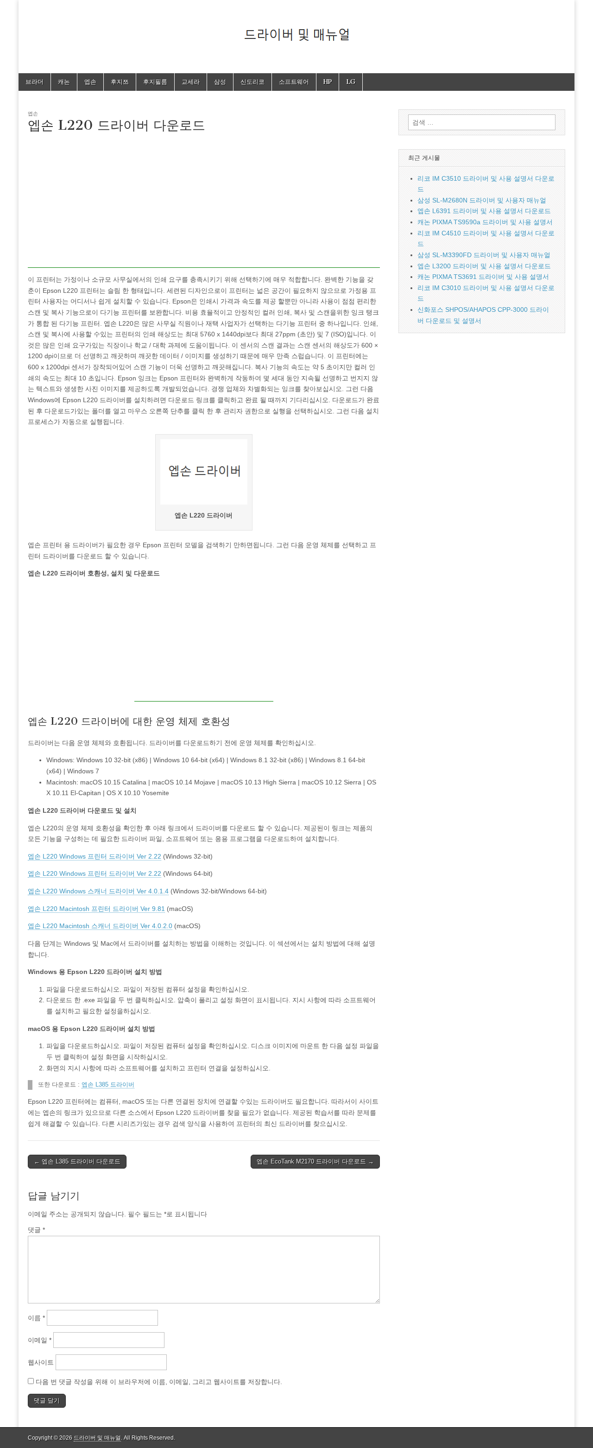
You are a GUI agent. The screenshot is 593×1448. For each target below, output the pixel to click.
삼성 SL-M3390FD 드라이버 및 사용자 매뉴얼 (483, 255)
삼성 (220, 82)
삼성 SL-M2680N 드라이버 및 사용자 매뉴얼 (481, 200)
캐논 (64, 82)
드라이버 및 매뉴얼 (97, 1438)
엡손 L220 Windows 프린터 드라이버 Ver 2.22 (94, 856)
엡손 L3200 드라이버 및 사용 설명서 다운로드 (484, 266)
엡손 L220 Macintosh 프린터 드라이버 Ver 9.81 (96, 908)
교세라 (191, 82)
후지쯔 (120, 82)
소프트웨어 (294, 82)
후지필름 (155, 82)
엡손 (90, 82)
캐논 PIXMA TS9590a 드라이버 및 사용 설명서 (485, 222)
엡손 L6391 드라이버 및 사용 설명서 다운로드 (484, 211)
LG (350, 82)
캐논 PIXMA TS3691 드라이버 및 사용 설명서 (483, 276)
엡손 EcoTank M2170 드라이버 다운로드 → (315, 1161)
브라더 (34, 82)
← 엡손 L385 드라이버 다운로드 (77, 1161)
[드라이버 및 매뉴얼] (296, 29)
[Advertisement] (204, 203)
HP (327, 82)
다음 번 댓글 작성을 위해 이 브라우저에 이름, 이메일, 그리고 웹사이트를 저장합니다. (159, 1381)
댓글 (36, 1229)
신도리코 (252, 82)
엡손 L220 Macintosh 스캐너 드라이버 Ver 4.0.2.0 (100, 926)
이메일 (39, 1340)
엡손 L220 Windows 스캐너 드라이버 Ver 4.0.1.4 (98, 891)
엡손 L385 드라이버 (108, 1084)
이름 (36, 1318)
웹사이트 (41, 1362)
